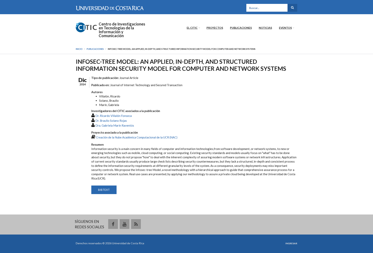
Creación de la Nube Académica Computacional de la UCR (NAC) (136, 137)
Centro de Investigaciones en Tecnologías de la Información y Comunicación (122, 30)
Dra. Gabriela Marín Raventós (114, 125)
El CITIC (192, 27)
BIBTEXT (104, 189)
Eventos (285, 27)
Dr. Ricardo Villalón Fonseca (113, 115)
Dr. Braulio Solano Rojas (111, 120)
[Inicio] (86, 26)
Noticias (265, 27)
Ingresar (291, 243)
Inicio (79, 49)
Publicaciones (241, 27)
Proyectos (215, 27)
